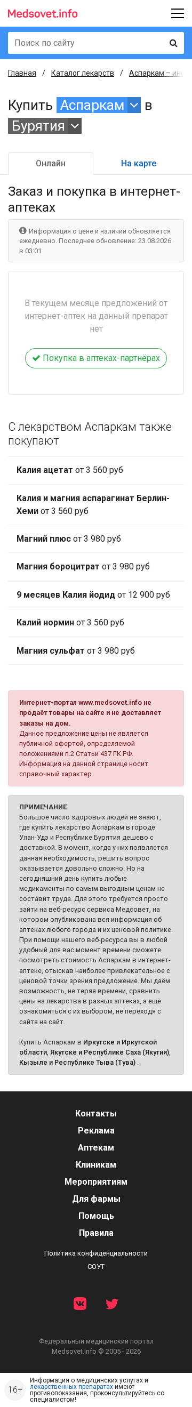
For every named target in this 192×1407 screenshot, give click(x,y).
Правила (96, 1233)
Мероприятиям (96, 1182)
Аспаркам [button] (92, 105)
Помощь (96, 1216)
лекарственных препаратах (71, 1386)
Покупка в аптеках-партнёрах (100, 358)
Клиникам (96, 1165)
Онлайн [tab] (51, 163)
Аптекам (96, 1148)
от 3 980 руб (69, 539)
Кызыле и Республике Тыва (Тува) (77, 1062)
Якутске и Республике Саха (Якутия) (109, 1052)
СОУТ (96, 1267)
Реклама (96, 1130)
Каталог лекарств (82, 73)
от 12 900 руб (93, 595)
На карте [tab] (138, 163)
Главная (22, 73)
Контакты (96, 1113)
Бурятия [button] (38, 126)
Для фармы (96, 1199)
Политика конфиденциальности (96, 1253)
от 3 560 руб (70, 470)
